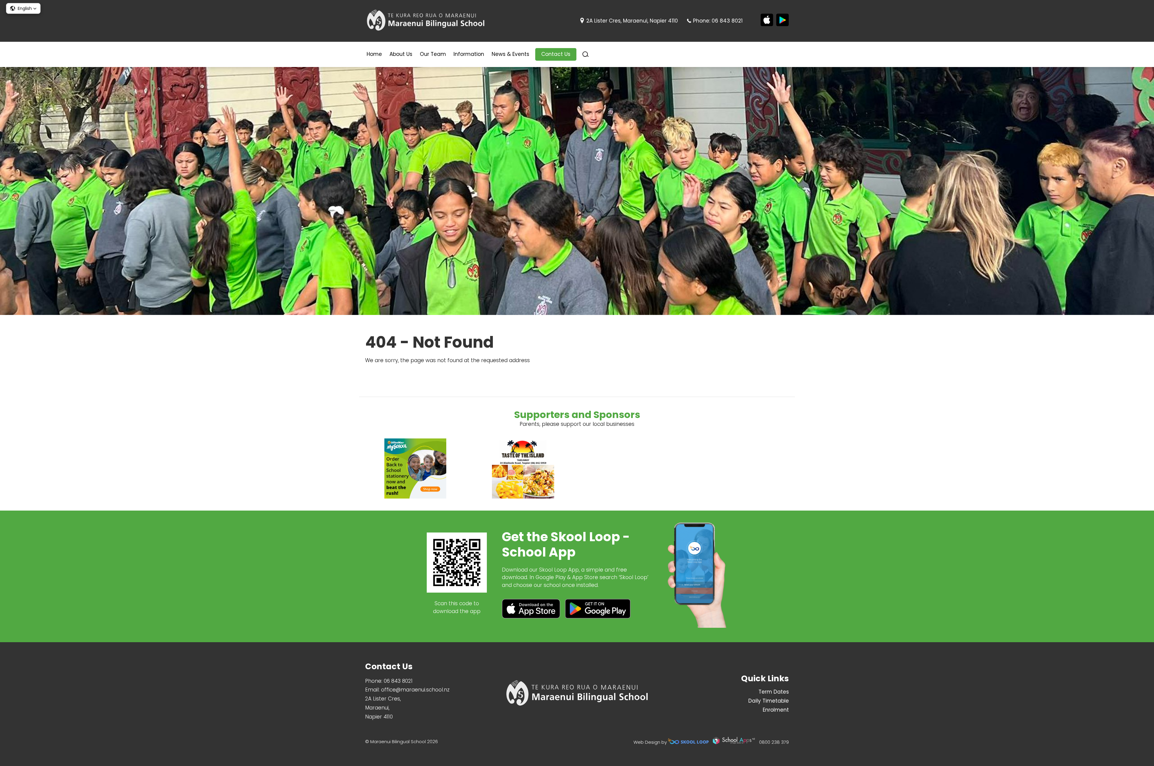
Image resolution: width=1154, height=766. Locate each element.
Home (374, 54)
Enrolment (776, 709)
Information (468, 54)
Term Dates (774, 691)
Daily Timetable (768, 700)
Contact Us (555, 54)
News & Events (510, 54)
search (585, 54)
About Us (400, 54)
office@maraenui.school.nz (415, 689)
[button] (23, 8)
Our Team (433, 54)
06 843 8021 (727, 20)
